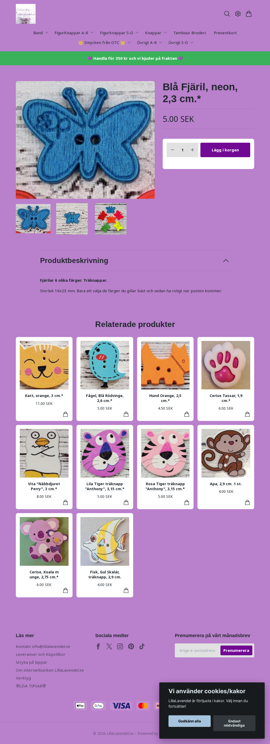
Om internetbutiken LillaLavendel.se (50, 670)
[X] (109, 646)
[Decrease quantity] (172, 150)
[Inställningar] (238, 13)
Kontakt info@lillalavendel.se (43, 646)
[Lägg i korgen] (65, 414)
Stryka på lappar (31, 662)
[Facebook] (98, 646)
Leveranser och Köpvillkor (40, 654)
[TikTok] (142, 646)
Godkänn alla (189, 721)
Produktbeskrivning (74, 261)
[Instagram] (120, 646)
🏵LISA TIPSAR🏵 (31, 685)
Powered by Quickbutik (157, 733)
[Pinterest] (131, 646)
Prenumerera (236, 650)
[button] (146, 142)
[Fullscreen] (85, 140)
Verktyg (23, 678)
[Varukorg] (248, 13)
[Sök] (226, 13)
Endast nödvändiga (234, 723)
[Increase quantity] (192, 150)
